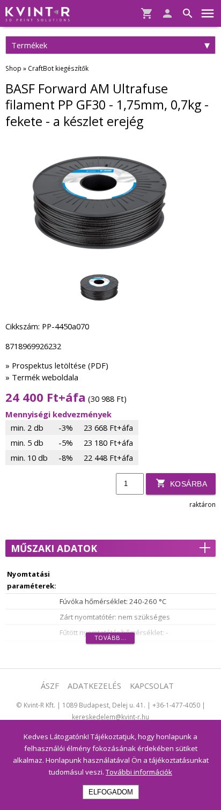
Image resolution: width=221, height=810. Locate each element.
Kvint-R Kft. (39, 705)
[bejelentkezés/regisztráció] (165, 14)
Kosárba (187, 484)
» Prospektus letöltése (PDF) (56, 365)
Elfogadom (111, 792)
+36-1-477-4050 (176, 705)
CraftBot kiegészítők (58, 68)
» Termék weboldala (41, 377)
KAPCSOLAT (152, 685)
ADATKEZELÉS (94, 685)
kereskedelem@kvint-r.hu (110, 716)
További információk (139, 772)
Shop (13, 68)
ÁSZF (50, 685)
